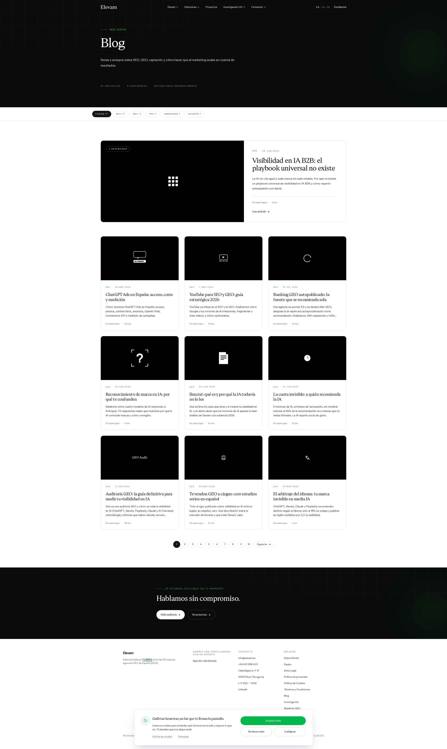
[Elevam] (109, 7)
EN (328, 7)
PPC (153, 114)
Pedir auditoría (169, 614)
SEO (120, 114)
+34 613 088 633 (248, 664)
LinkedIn (242, 689)
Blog (286, 695)
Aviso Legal (290, 670)
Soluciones (190, 7)
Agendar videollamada (205, 660)
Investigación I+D (233, 7)
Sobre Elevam (291, 658)
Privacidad (183, 736)
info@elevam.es (246, 658)
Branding (172, 114)
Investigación (291, 702)
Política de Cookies (294, 683)
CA (323, 7)
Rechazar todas (256, 731)
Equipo (287, 664)
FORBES (147, 659)
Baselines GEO (292, 708)
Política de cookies (162, 736)
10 (249, 544)
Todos (101, 114)
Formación (257, 7)
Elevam (171, 7)
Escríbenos (340, 7)
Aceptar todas (273, 720)
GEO (137, 114)
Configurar (290, 731)
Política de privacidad (295, 676)
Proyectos (211, 7)
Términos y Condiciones (297, 689)
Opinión (194, 114)
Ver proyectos (199, 614)
